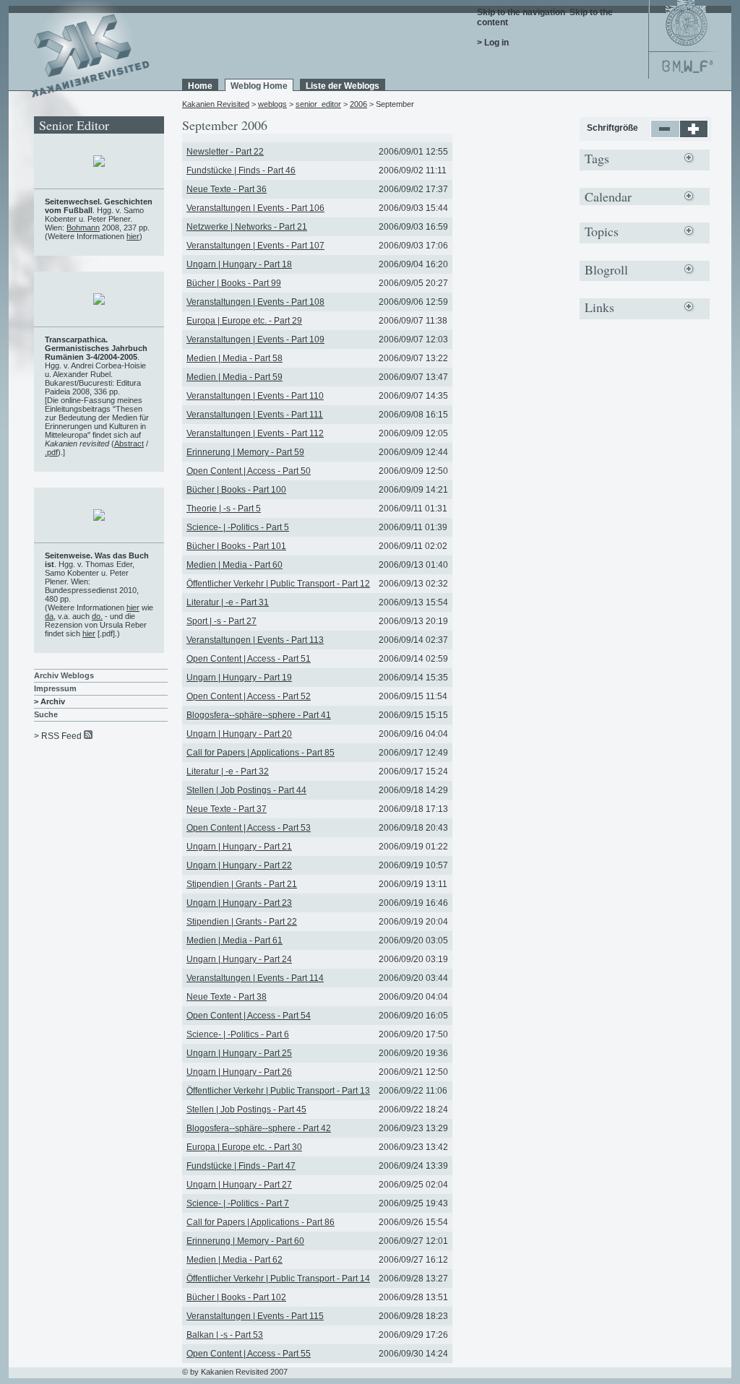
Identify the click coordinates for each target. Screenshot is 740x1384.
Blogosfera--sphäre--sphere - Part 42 (258, 1128)
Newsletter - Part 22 (225, 152)
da (49, 616)
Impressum (55, 688)
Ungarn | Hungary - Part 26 (239, 1072)
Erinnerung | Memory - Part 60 (245, 1241)
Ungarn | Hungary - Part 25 (239, 1053)
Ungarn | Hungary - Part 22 (239, 865)
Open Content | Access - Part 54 (248, 1016)
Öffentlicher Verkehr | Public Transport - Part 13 (278, 1091)
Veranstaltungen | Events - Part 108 (255, 302)
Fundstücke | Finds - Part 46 (241, 170)
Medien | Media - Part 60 (234, 565)
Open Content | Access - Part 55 (248, 1354)
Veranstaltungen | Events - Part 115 (255, 1316)
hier (132, 236)
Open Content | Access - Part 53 (248, 828)
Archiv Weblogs (64, 675)
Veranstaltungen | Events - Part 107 (255, 246)
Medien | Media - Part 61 (234, 940)
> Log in (493, 43)
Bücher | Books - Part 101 (236, 546)
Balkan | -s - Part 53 (224, 1335)
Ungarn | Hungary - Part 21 (239, 847)
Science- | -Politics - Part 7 (237, 1203)
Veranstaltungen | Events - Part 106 (255, 208)
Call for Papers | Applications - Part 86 (260, 1222)
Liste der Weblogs (342, 86)
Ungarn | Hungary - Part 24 (239, 959)
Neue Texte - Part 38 (226, 997)
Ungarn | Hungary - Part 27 (239, 1185)
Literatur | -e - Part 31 (227, 602)
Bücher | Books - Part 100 (236, 490)
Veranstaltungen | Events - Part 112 (255, 433)
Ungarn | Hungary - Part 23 (239, 903)
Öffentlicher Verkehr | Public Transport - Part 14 (278, 1278)
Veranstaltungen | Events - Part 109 (255, 339)
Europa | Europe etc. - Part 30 (244, 1147)
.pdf (51, 452)
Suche (46, 714)
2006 (358, 104)
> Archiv (49, 701)
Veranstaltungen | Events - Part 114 (255, 978)
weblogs (272, 104)
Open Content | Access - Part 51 (248, 659)
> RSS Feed (58, 736)
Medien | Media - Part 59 (234, 377)
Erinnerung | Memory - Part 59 (245, 452)
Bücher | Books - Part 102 (236, 1297)
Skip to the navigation (521, 12)
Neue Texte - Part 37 (226, 809)
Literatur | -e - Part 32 (227, 771)
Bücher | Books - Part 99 (233, 283)
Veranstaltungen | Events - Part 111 (254, 415)
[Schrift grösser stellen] (694, 135)
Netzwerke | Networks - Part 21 (246, 227)
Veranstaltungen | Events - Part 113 (255, 640)
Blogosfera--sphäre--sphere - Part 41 (258, 715)
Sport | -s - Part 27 (221, 621)
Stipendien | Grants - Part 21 (241, 884)
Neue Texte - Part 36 (226, 189)
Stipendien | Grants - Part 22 (241, 922)
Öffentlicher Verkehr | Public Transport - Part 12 (278, 584)
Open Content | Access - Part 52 (248, 696)
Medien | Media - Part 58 (234, 358)
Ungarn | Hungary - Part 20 (239, 734)
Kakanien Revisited (215, 104)
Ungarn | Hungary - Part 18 (239, 264)
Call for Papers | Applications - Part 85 (260, 753)
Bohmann (83, 227)
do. (97, 616)
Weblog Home (259, 86)
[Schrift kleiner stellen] (665, 135)
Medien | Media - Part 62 (234, 1260)
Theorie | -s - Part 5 (223, 508)
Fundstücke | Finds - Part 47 (241, 1166)
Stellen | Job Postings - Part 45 (246, 1109)
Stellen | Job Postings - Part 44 (246, 790)
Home (200, 86)
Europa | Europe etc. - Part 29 (244, 321)
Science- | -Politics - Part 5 (237, 527)
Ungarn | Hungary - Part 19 (239, 677)
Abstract (129, 443)
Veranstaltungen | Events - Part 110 (255, 396)
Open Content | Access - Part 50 (248, 471)
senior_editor (318, 104)
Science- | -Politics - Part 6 (237, 1034)
